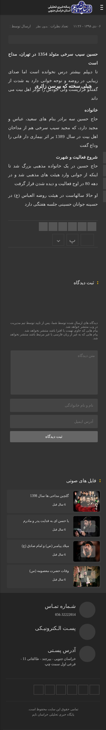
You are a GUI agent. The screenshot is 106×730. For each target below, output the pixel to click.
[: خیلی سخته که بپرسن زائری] (87, 240)
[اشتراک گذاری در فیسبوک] (91, 226)
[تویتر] (95, 690)
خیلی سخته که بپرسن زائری (63, 86)
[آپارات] (61, 690)
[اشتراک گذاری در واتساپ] (43, 226)
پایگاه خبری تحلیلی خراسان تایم (53, 714)
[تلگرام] (72, 690)
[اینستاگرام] (83, 690)
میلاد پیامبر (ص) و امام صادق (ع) (45, 546)
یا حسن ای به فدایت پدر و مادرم (46, 521)
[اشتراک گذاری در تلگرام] (53, 226)
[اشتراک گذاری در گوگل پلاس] (72, 226)
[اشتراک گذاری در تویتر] (82, 226)
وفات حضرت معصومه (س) (49, 571)
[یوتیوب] (50, 690)
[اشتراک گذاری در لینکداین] (62, 226)
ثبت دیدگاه (53, 436)
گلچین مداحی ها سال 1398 (49, 496)
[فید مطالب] (39, 690)
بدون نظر (42, 26)
